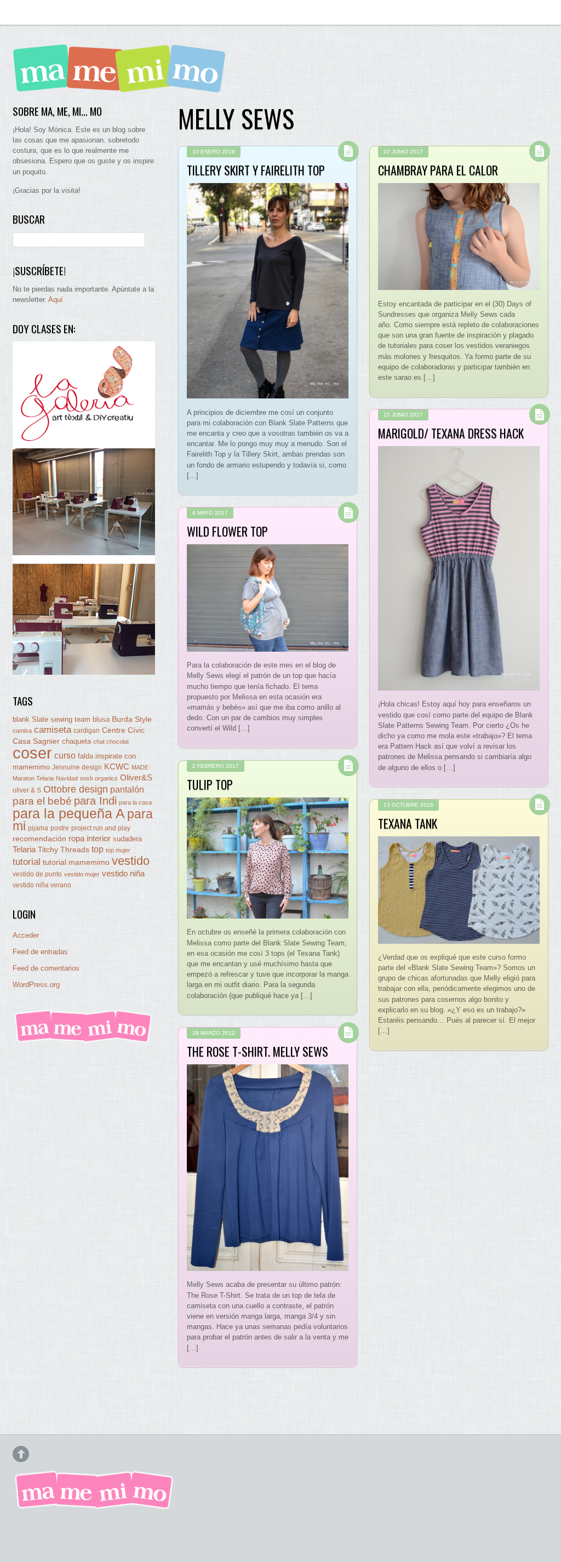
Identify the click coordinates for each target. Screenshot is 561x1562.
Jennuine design (77, 767)
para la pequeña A (69, 813)
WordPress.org (36, 984)
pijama (38, 828)
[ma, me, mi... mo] (84, 1040)
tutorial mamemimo (76, 862)
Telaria (24, 849)
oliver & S (27, 790)
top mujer (118, 850)
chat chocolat (111, 741)
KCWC (116, 766)
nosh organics (99, 778)
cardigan (86, 730)
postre (59, 827)
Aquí (55, 299)
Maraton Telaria (33, 778)
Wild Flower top (227, 531)
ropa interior (89, 838)
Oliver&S (136, 777)
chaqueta (76, 741)
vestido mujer (82, 874)
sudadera (127, 839)
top (97, 849)
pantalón (127, 789)
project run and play (100, 828)
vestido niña (123, 873)
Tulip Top (210, 784)
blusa (101, 719)
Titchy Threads (63, 850)
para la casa (135, 802)
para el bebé (42, 801)
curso (65, 755)
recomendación (39, 839)
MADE (139, 767)
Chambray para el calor (438, 170)
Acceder (26, 935)
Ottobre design (75, 789)
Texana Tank (407, 823)
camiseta (52, 730)
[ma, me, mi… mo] (122, 84)
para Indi (95, 801)
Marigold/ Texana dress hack (451, 433)
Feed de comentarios (46, 968)
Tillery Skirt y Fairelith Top (256, 170)
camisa (22, 730)
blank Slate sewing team (51, 719)
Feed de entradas (40, 952)
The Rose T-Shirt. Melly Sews (257, 1051)
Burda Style (132, 719)
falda (85, 756)
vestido (131, 861)
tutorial (27, 861)
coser (32, 753)
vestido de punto (37, 874)
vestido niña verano (42, 885)
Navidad (67, 778)
